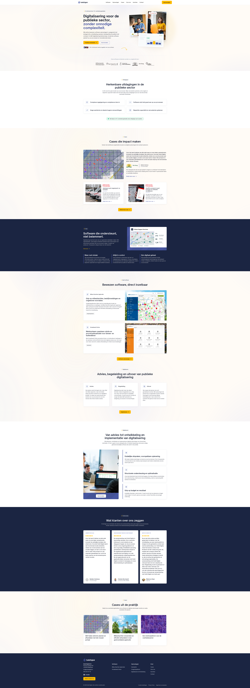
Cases (122, 2)
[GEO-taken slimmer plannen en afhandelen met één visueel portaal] (96, 630)
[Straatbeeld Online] (125, 338)
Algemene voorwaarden (161, 685)
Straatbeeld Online (116, 669)
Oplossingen (116, 2)
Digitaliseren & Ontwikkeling (138, 671)
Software (108, 2)
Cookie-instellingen (142, 685)
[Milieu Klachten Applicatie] (125, 305)
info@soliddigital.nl (88, 669)
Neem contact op (89, 678)
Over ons (128, 2)
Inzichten (135, 2)
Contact (142, 2)
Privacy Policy (151, 685)
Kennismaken (101, 496)
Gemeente (134, 667)
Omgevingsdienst (135, 669)
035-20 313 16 (87, 671)
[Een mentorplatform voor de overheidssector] (154, 630)
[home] (83, 2)
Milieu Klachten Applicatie (118, 667)
